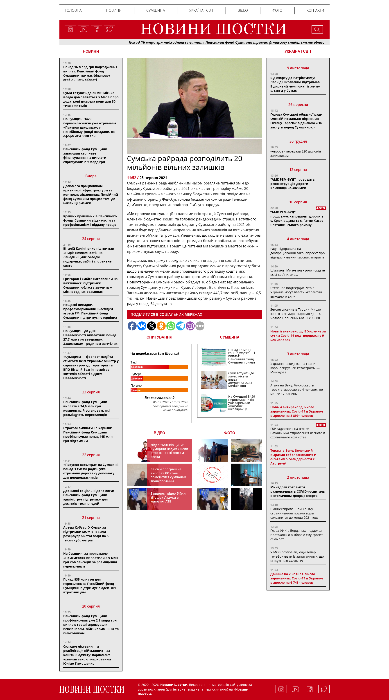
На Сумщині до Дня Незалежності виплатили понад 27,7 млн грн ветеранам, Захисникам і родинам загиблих (90, 337)
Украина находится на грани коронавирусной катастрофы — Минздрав (295, 367)
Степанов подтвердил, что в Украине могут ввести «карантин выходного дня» (296, 292)
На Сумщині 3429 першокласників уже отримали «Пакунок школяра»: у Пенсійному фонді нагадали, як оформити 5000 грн (89, 127)
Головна (73, 10)
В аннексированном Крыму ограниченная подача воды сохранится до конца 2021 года (294, 513)
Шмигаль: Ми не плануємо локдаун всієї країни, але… (297, 272)
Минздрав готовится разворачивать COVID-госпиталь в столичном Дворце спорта (297, 491)
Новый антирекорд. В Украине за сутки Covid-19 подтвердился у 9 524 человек (298, 335)
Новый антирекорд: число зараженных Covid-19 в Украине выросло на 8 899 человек (296, 411)
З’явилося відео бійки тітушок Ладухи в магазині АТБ (168, 497)
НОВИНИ (91, 51)
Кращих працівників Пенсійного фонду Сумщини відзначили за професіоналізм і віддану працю (90, 220)
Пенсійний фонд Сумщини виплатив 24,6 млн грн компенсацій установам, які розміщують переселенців (86, 408)
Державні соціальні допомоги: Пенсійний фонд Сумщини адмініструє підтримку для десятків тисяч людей (88, 497)
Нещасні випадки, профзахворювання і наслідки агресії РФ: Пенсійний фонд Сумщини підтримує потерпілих (90, 311)
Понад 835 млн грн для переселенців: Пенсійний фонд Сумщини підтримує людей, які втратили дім (89, 585)
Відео (243, 10)
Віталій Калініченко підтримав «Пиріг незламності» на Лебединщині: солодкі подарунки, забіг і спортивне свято (88, 257)
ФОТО (229, 433)
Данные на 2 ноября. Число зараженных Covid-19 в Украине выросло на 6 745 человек (296, 578)
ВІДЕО (159, 433)
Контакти (315, 10)
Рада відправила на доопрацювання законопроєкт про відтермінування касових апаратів (297, 253)
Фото (277, 10)
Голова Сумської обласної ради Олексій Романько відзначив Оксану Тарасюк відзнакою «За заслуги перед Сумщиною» (296, 120)
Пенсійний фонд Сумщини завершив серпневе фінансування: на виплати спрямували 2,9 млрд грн (85, 155)
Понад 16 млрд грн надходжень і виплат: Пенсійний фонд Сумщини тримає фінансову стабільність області (205, 42)
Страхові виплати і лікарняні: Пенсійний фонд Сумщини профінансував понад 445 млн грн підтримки (88, 434)
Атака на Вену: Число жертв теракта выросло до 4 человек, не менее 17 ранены (296, 389)
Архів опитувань (175, 410)
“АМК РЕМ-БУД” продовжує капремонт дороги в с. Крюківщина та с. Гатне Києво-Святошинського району (297, 218)
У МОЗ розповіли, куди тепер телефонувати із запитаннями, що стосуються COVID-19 (297, 556)
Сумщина (155, 10)
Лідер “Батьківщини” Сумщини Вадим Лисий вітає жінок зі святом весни (169, 451)
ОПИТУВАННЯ (159, 337)
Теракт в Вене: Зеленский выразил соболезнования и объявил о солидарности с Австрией (293, 456)
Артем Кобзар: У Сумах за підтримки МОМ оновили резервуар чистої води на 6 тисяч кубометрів (86, 533)
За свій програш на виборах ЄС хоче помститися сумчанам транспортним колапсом (168, 477)
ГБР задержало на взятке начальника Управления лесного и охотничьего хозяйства (297, 432)
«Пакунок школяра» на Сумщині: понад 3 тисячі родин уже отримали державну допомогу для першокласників (90, 471)
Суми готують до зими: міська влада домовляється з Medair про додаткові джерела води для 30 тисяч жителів (91, 99)
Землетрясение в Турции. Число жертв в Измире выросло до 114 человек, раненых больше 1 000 (295, 313)
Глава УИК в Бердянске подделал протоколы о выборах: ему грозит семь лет (296, 534)
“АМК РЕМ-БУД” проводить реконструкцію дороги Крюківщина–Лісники (292, 183)
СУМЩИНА (230, 337)
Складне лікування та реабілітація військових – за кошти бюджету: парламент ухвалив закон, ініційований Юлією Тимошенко (87, 655)
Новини (114, 10)
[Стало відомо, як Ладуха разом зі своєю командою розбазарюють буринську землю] (212, 450)
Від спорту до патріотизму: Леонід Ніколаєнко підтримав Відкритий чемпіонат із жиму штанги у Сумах (295, 84)
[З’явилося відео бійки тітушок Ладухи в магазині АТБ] (212, 499)
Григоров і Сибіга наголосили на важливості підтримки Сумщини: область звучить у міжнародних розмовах (90, 285)
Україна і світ (201, 10)
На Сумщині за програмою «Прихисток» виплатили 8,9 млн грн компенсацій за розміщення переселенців (90, 559)
